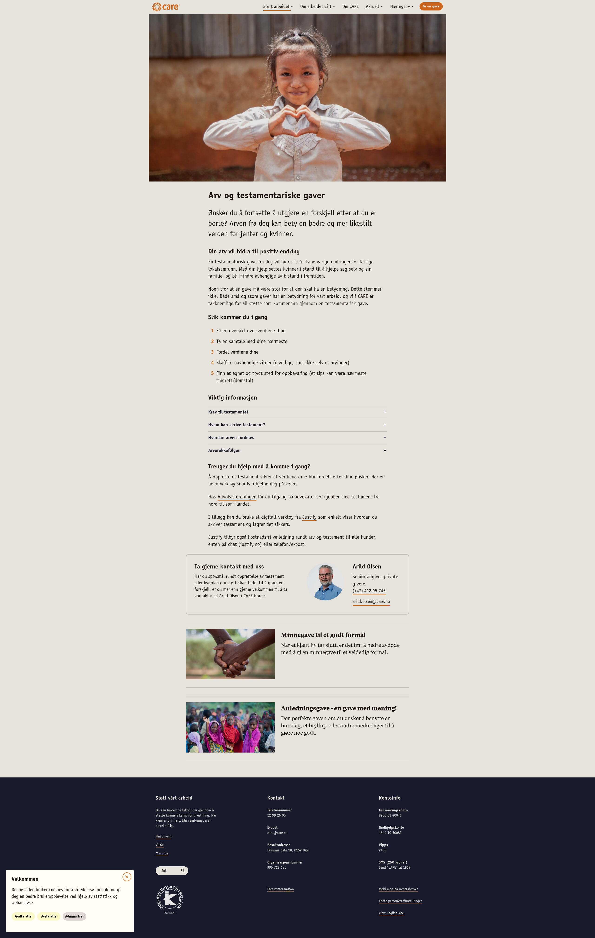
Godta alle (23, 916)
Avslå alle (48, 916)
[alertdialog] (297, 469)
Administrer (74, 916)
